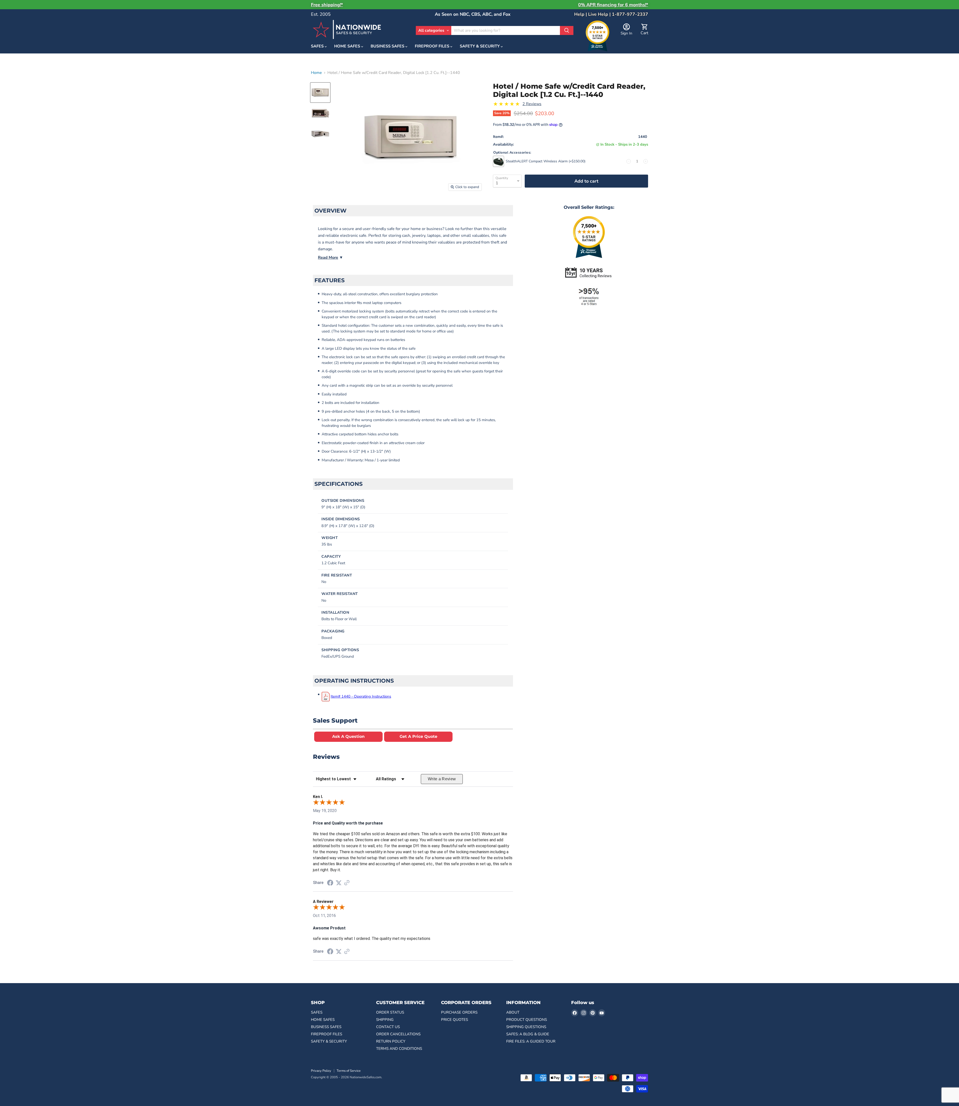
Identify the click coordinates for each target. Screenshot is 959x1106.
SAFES (318, 46)
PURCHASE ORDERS (459, 1012)
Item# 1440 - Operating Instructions (361, 696)
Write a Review (442, 779)
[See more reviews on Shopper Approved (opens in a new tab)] (347, 883)
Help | (581, 14)
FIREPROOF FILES (432, 46)
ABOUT (512, 1012)
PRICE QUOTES (454, 1019)
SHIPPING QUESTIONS (526, 1026)
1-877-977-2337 (630, 14)
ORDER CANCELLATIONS (398, 1034)
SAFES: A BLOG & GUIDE (527, 1034)
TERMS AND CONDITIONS (399, 1048)
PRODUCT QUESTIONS (526, 1019)
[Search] (566, 30)
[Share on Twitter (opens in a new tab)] (339, 882)
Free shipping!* (327, 5)
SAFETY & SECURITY (480, 46)
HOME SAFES (347, 46)
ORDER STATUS (390, 1012)
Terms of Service (349, 1071)
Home (316, 72)
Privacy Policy (321, 1071)
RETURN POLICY (390, 1041)
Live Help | (600, 14)
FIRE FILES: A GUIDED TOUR (530, 1041)
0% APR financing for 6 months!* (613, 5)
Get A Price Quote (418, 736)
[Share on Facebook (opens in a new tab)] (330, 883)
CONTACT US (388, 1026)
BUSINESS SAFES (388, 46)
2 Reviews (531, 104)
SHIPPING (385, 1019)
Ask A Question (348, 736)
